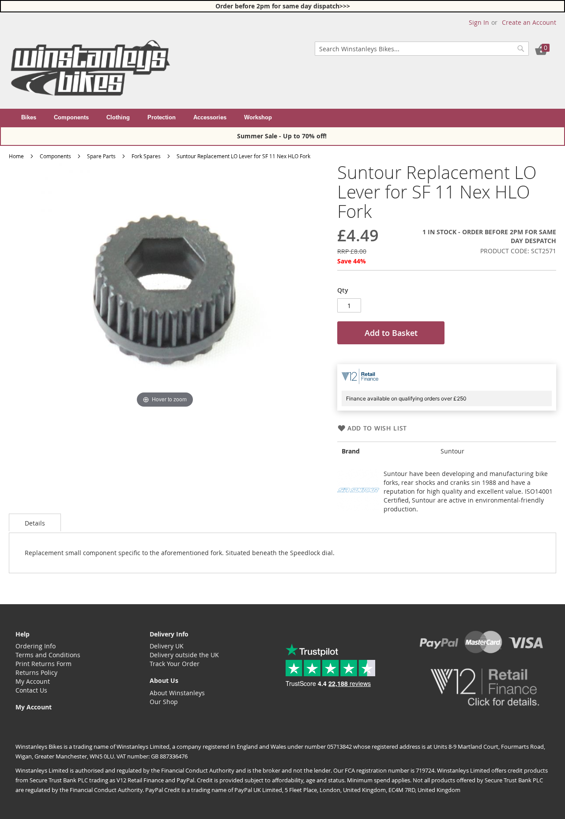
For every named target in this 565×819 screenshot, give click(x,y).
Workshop (258, 117)
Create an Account (529, 22)
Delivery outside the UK (184, 655)
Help (22, 634)
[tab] (35, 522)
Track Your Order (175, 663)
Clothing (118, 117)
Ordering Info (35, 646)
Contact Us (31, 690)
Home (16, 156)
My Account (32, 681)
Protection (161, 117)
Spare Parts (101, 156)
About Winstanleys (177, 693)
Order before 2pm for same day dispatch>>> (282, 6)
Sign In (479, 22)
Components (71, 117)
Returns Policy (36, 672)
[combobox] (422, 49)
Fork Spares (146, 156)
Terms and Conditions (47, 655)
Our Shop (164, 701)
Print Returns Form (43, 663)
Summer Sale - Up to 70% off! (282, 136)
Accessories (209, 117)
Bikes (28, 117)
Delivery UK (167, 646)
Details (35, 523)
